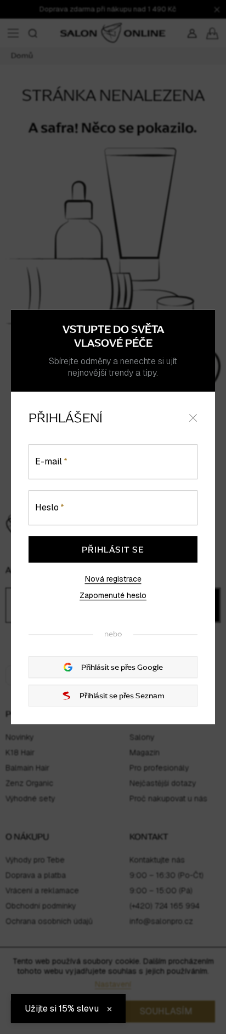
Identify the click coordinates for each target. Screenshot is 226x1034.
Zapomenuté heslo (113, 595)
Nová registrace (113, 579)
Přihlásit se (113, 549)
